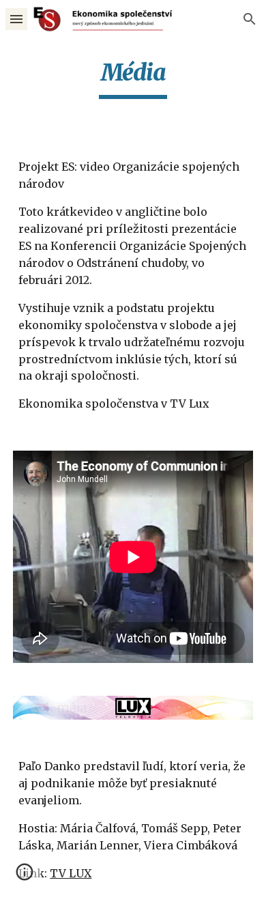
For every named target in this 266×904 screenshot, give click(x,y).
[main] (133, 78)
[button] (16, 19)
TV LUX (70, 873)
